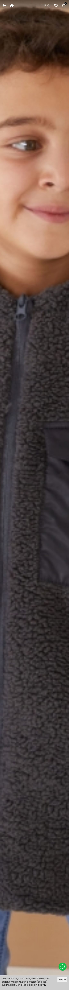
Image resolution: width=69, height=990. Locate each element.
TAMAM (62, 979)
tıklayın (42, 984)
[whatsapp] (63, 967)
